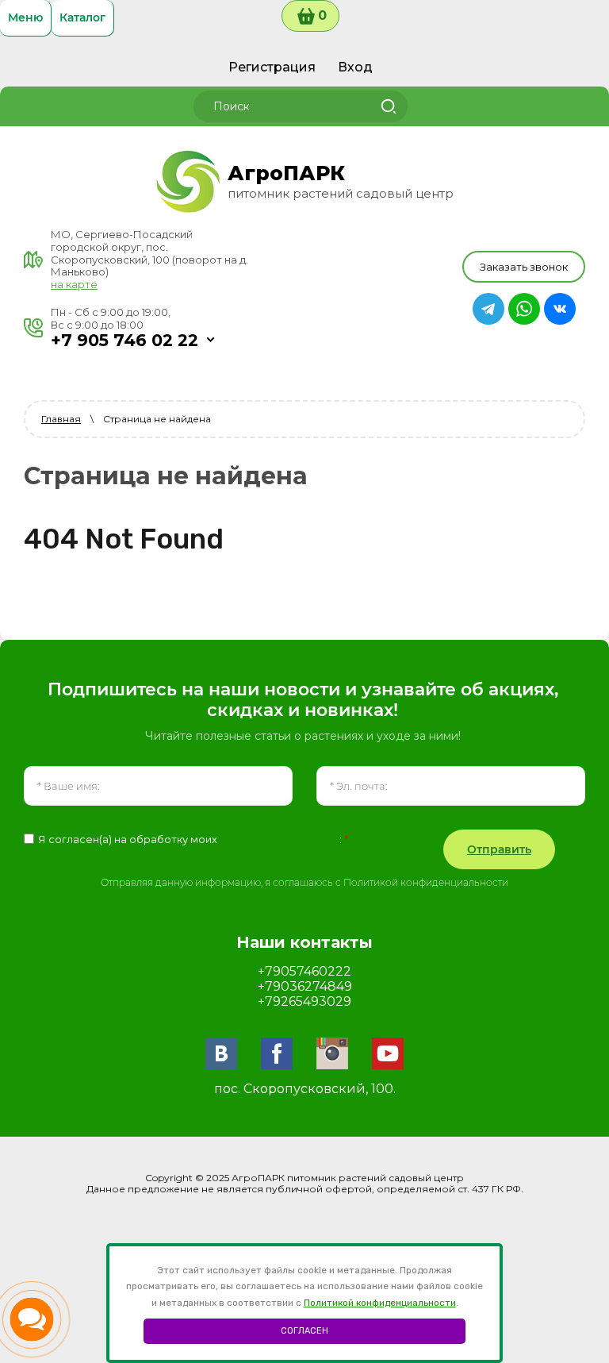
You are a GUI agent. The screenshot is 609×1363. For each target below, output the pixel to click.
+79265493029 (304, 1001)
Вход (355, 67)
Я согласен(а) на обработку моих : (193, 839)
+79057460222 (304, 971)
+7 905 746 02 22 (124, 340)
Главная (61, 419)
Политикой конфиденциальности (380, 1302)
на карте (74, 284)
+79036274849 (305, 986)
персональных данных (279, 839)
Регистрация (272, 67)
